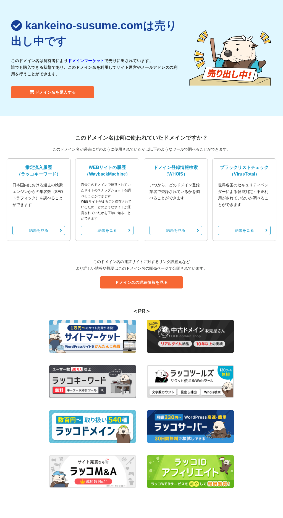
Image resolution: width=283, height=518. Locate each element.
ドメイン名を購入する (55, 92)
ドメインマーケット (86, 60)
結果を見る (38, 230)
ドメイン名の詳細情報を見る (141, 282)
